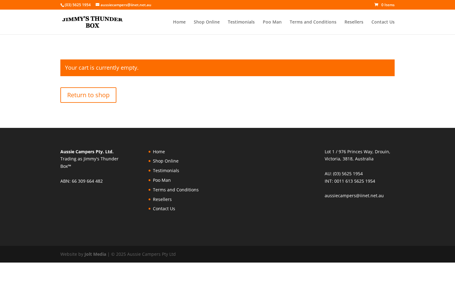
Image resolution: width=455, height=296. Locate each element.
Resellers (353, 22)
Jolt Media (95, 254)
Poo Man (272, 22)
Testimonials (241, 22)
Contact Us (383, 22)
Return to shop (88, 95)
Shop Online (207, 22)
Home (179, 22)
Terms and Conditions (313, 22)
